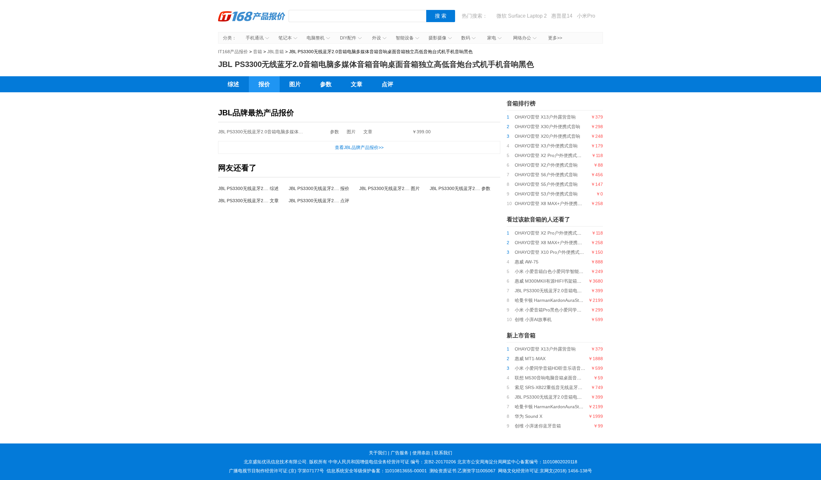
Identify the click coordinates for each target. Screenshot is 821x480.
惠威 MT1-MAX (530, 358)
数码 (465, 37)
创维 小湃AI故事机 (533, 319)
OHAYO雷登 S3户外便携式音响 (546, 193)
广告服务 (400, 452)
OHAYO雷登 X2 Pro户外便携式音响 (550, 155)
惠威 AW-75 (526, 261)
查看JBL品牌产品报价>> (359, 147)
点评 (387, 84)
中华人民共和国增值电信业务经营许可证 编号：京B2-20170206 (392, 461)
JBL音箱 (275, 51)
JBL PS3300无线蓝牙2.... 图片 (389, 188)
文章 (356, 84)
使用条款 (421, 452)
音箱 (257, 51)
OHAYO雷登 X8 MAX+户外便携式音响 (553, 203)
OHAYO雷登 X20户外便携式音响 (547, 136)
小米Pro (586, 16)
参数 (326, 84)
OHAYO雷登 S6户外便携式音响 (546, 174)
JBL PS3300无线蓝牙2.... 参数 (460, 188)
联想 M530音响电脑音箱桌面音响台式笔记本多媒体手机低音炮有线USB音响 (591, 377)
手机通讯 (255, 37)
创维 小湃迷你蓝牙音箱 (538, 425)
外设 (376, 37)
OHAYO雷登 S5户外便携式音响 (546, 184)
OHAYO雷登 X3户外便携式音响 (546, 145)
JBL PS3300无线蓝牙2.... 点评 (319, 200)
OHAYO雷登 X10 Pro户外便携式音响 (551, 252)
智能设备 (405, 37)
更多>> (555, 37)
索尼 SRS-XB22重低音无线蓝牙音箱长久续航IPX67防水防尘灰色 (579, 387)
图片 (295, 84)
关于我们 (378, 452)
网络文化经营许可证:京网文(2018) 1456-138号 (545, 470)
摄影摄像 (437, 37)
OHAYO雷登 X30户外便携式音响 (547, 126)
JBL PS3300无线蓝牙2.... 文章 (248, 200)
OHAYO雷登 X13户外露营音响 (545, 117)
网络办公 (522, 37)
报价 (264, 84)
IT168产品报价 (251, 21)
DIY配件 (348, 37)
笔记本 (285, 37)
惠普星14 (561, 16)
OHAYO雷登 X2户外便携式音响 (546, 165)
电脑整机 (316, 37)
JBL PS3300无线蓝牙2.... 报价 (319, 188)
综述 (233, 84)
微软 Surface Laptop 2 (521, 16)
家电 (491, 37)
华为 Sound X (528, 416)
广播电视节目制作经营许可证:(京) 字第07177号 (276, 470)
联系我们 (443, 452)
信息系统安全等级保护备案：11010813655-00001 (376, 470)
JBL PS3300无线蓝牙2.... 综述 (248, 188)
